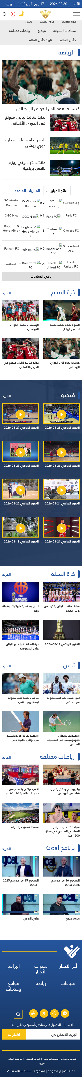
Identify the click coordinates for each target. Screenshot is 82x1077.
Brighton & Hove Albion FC (11, 230)
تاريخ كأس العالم (40, 40)
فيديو (42, 31)
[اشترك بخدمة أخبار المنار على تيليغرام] (65, 1014)
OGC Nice (11, 215)
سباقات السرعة (64, 31)
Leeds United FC (71, 264)
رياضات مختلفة (19, 31)
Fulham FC (11, 248)
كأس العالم (68, 40)
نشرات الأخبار (41, 969)
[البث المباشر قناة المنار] (33, 1014)
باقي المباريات (41, 276)
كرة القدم (69, 21)
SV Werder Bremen (11, 203)
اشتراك (14, 1034)
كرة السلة (47, 21)
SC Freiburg (71, 202)
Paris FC (71, 215)
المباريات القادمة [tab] (27, 190)
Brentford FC (11, 264)
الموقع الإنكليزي (68, 1059)
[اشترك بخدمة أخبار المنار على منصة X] (44, 1014)
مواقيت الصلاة (15, 1059)
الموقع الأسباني (32, 1059)
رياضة (41, 983)
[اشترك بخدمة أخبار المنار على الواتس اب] (54, 1014)
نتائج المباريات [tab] (57, 190)
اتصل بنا (42, 1063)
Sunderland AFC (71, 248)
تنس (29, 21)
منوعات (68, 983)
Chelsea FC (71, 230)
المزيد (6, 293)
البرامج (14, 966)
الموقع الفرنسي (51, 1059)
